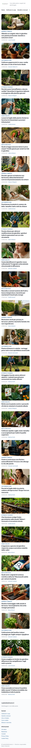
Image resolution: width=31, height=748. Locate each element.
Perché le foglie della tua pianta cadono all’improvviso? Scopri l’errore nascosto (15, 490)
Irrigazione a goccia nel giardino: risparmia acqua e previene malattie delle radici (14, 548)
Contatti (3, 734)
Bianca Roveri (11, 552)
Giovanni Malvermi (12, 66)
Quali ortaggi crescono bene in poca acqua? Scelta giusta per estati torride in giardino (15, 149)
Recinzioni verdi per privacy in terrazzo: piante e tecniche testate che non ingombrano (15, 322)
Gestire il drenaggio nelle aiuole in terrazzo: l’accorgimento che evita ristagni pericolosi (13, 606)
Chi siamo (3, 729)
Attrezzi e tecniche (7, 87)
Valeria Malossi (12, 153)
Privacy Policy (5, 736)
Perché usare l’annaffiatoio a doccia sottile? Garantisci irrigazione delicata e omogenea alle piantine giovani (15, 91)
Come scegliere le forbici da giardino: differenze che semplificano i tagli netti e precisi (15, 661)
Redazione (4, 731)
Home (3, 10)
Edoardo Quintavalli (13, 352)
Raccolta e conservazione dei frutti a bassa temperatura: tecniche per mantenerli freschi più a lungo (14, 293)
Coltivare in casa (11, 10)
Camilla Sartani (11, 124)
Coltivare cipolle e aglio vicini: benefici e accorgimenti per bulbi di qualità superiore (15, 433)
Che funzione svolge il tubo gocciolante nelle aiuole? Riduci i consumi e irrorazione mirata (13, 519)
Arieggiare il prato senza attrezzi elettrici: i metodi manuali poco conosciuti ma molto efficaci (13, 377)
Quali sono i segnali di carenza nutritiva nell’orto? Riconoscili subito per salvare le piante (14, 577)
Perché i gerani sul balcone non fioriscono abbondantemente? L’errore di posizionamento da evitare (15, 178)
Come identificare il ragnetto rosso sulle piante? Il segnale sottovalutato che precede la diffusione (14, 264)
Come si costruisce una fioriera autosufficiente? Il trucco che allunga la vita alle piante (15, 462)
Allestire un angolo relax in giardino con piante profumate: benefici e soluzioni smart (14, 36)
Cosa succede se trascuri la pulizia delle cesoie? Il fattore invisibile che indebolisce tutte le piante (14, 690)
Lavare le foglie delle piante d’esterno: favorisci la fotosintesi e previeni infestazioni (15, 120)
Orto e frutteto (6, 144)
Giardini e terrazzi (22, 10)
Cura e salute (5, 115)
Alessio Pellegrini (12, 95)
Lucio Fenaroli (11, 40)
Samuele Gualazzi (12, 268)
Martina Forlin (11, 381)
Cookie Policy (4, 738)
